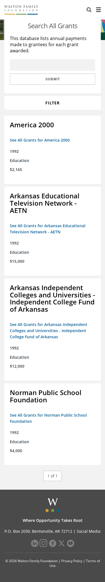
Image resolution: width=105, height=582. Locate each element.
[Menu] (98, 9)
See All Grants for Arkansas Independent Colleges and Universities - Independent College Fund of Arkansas (48, 330)
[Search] (89, 9)
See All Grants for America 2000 (40, 140)
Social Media (89, 531)
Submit (52, 79)
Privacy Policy (71, 560)
